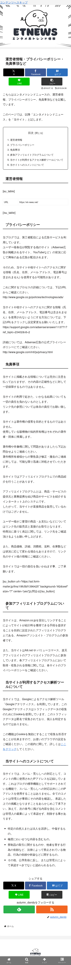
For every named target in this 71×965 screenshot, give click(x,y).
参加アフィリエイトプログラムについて (32, 154)
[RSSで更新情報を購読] (52, 909)
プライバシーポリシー (22, 144)
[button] (51, 81)
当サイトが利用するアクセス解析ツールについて (36, 159)
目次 (31, 133)
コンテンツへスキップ (14, 2)
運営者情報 (16, 139)
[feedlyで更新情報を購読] (19, 909)
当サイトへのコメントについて (27, 164)
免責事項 (15, 149)
